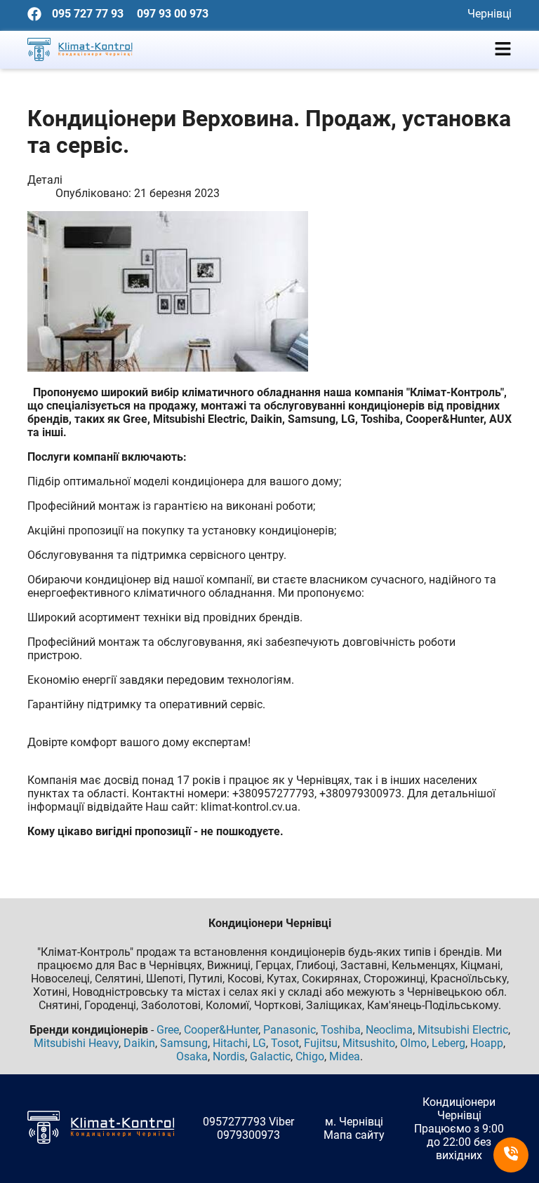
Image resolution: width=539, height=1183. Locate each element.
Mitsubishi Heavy (76, 1043)
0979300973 (248, 1135)
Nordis (229, 1056)
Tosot (285, 1043)
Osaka (192, 1056)
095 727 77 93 (88, 13)
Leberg (448, 1043)
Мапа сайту (354, 1135)
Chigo (309, 1056)
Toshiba (341, 1029)
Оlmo (413, 1043)
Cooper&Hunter (221, 1029)
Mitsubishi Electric (463, 1029)
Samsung (184, 1043)
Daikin (139, 1043)
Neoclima (389, 1029)
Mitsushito (368, 1043)
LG (259, 1043)
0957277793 (234, 1121)
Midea (344, 1056)
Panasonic (289, 1029)
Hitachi (230, 1043)
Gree (168, 1029)
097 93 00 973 (172, 13)
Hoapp (486, 1043)
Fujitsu (321, 1043)
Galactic (270, 1056)
